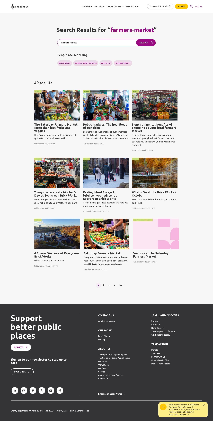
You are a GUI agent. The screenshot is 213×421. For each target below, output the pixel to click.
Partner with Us (158, 357)
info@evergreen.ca (106, 321)
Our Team (102, 368)
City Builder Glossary (160, 335)
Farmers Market (123, 63)
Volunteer (155, 353)
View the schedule (177, 415)
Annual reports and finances (111, 375)
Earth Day (106, 63)
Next (122, 285)
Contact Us (106, 315)
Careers (101, 372)
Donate (182, 6)
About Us (104, 349)
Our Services (103, 365)
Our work (105, 330)
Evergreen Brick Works (159, 6)
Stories (154, 321)
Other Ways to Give (160, 360)
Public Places (104, 336)
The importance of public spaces (112, 354)
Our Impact (103, 339)
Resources (156, 324)
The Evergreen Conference (163, 331)
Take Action (159, 344)
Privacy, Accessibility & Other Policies (72, 411)
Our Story (102, 361)
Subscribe (20, 372)
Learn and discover (165, 315)
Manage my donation (160, 364)
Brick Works (64, 63)
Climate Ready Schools (86, 63)
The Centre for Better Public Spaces (114, 358)
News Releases (157, 328)
